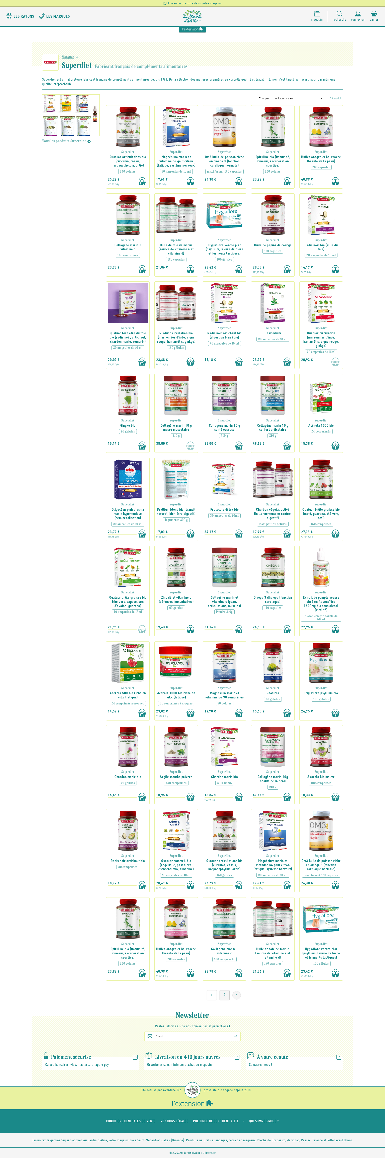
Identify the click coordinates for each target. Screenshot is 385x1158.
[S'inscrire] (232, 1036)
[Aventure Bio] (192, 1090)
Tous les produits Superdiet (64, 141)
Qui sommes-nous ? (264, 1121)
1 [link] (212, 995)
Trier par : (264, 98)
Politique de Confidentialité (216, 1121)
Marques (68, 57)
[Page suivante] (237, 995)
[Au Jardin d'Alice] (192, 16)
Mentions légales (174, 1121)
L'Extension (209, 1153)
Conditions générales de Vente (131, 1121)
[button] (339, 16)
